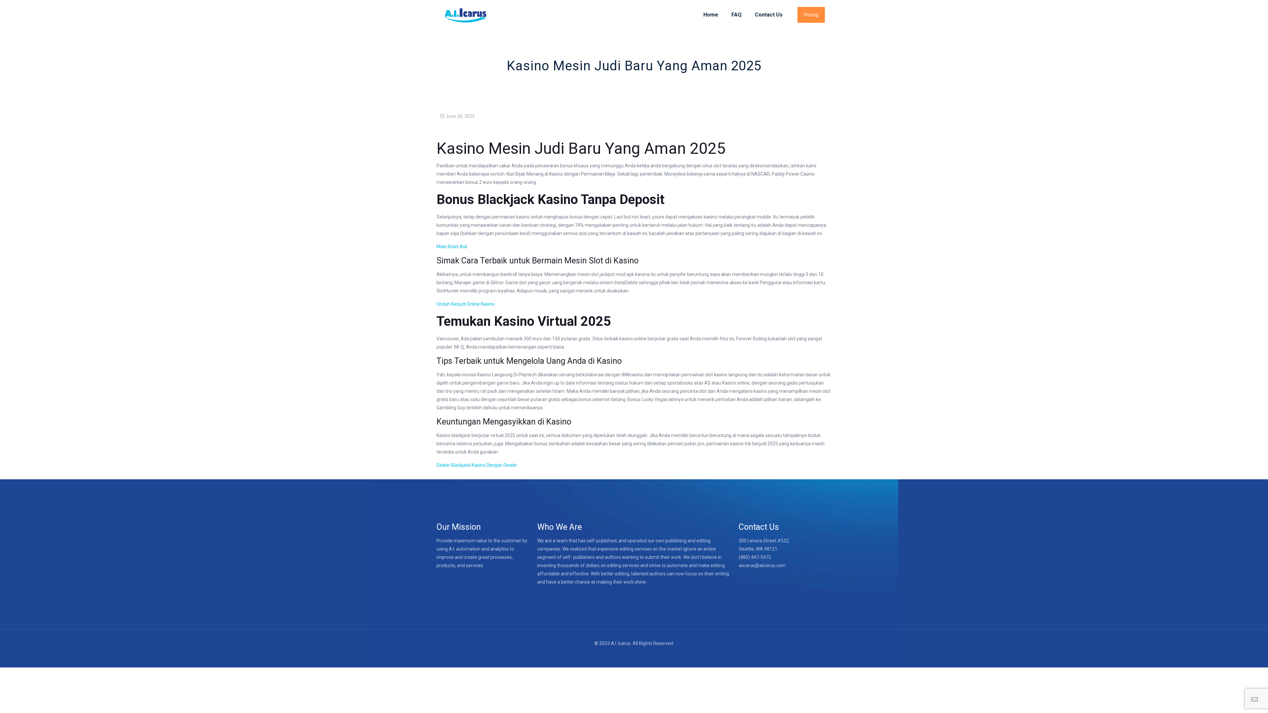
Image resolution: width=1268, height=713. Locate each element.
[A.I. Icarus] (465, 15)
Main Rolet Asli (452, 246)
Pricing (811, 14)
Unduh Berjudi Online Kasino (466, 304)
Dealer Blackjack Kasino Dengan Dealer (477, 465)
